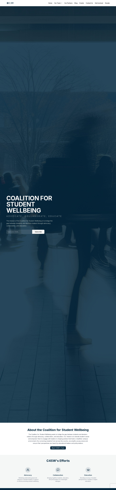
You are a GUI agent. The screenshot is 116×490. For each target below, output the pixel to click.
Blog (75, 3)
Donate (107, 3)
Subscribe (38, 232)
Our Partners (68, 3)
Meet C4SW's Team (58, 448)
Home (50, 3)
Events (81, 3)
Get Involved (99, 3)
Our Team (57, 3)
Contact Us (89, 3)
